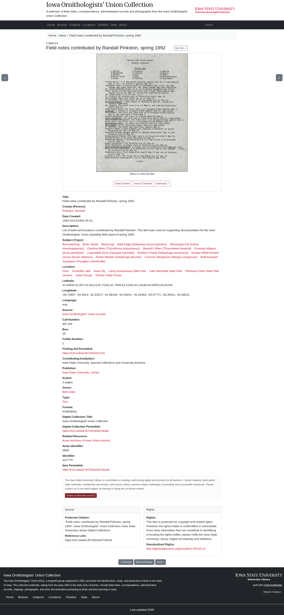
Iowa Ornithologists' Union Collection (99, 4)
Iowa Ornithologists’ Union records (84, 314)
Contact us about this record (79, 495)
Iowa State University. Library (80, 372)
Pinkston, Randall (73, 210)
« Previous (125, 562)
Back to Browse (144, 562)
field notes (68, 391)
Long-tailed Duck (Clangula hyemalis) (110, 252)
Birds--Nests (90, 244)
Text (65, 401)
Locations (89, 24)
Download (161, 183)
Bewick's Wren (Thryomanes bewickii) (167, 248)
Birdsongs (107, 244)
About (123, 24)
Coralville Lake (81, 271)
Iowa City (99, 271)
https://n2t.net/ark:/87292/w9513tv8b (85, 430)
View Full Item (122, 183)
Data (114, 24)
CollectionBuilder (273, 585)
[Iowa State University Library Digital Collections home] (259, 576)
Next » (160, 562)
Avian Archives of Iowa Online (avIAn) (86, 440)
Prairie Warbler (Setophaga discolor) (119, 257)
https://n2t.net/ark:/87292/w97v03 (83, 353)
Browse (62, 24)
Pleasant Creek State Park (202, 271)
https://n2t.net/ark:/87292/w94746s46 (86, 469)
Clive (65, 271)
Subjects (74, 24)
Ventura (67, 275)
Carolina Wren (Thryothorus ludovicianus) (113, 248)
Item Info (179, 48)
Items (62, 35)
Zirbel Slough (83, 275)
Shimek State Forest (108, 275)
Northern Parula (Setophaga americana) (162, 252)
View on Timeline (143, 183)
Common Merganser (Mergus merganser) (171, 257)
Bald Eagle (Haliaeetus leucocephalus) (142, 244)
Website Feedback (272, 592)
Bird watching (71, 244)
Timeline (103, 24)
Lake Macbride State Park (165, 271)
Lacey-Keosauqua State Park (127, 271)
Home (51, 24)
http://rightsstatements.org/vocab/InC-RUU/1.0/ (175, 548)
